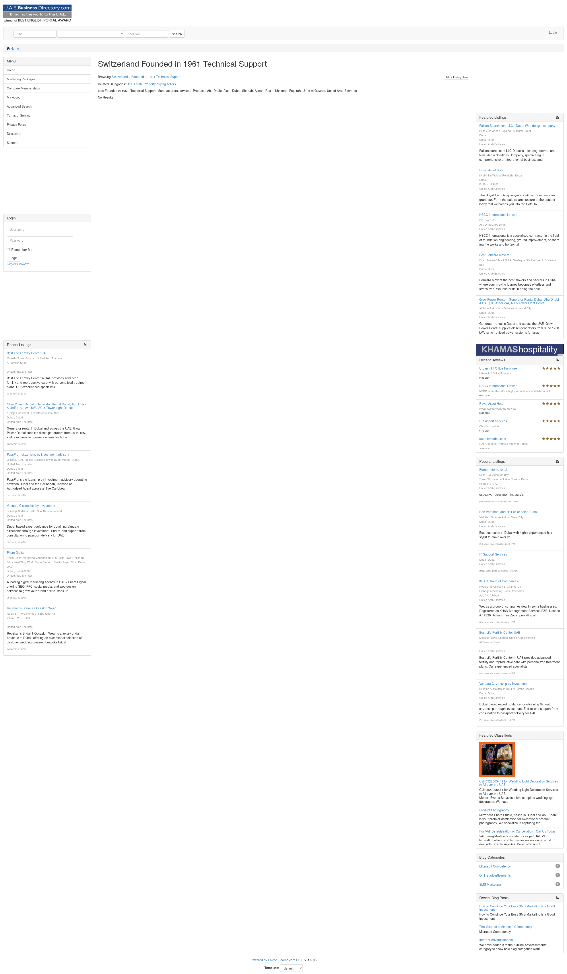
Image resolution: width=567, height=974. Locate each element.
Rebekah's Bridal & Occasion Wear (31, 608)
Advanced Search (19, 106)
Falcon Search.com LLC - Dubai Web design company (517, 125)
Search (177, 34)
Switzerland (120, 76)
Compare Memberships (23, 88)
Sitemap (12, 142)
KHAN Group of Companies (498, 581)
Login (553, 32)
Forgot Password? (18, 264)
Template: (271, 967)
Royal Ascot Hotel (491, 170)
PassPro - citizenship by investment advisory (38, 454)
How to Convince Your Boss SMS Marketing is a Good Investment (517, 908)
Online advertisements (495, 875)
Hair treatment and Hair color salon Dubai (508, 511)
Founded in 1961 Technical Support (156, 76)
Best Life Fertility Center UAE (27, 353)
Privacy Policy (16, 124)
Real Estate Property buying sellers (151, 84)
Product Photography (494, 810)
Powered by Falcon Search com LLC (276, 960)
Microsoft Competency (495, 866)
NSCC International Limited (498, 214)
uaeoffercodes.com (492, 438)
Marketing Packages (21, 79)
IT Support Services (493, 421)
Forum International (493, 469)
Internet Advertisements (496, 939)
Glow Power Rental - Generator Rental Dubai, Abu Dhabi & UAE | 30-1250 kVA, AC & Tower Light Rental (46, 406)
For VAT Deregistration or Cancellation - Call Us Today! (517, 831)
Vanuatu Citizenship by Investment (31, 505)
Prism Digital (15, 552)
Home (15, 48)
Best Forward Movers (494, 255)
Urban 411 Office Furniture (498, 368)
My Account (15, 97)
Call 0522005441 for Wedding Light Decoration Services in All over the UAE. (518, 783)
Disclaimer (14, 133)
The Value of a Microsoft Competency (505, 926)
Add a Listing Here (456, 77)
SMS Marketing (490, 884)
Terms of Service (19, 115)
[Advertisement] (47, 183)
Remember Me (21, 249)
